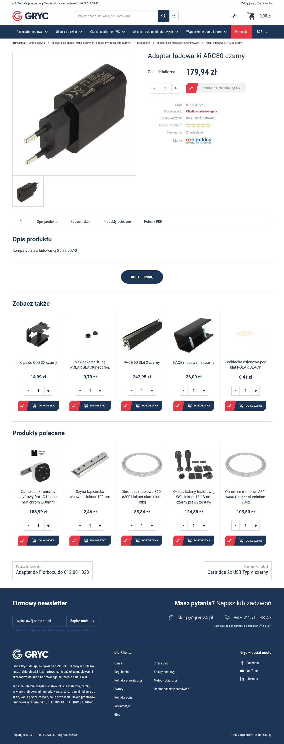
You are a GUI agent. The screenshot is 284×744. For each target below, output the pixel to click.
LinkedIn (252, 679)
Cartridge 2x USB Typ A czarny (237, 572)
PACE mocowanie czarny (193, 362)
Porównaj (191, 88)
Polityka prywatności (128, 680)
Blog (117, 715)
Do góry (21, 221)
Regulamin (121, 672)
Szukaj (163, 16)
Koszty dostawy (164, 672)
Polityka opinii (123, 697)
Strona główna (36, 42)
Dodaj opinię (142, 277)
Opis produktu (47, 221)
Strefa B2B (161, 663)
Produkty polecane (117, 221)
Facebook (253, 663)
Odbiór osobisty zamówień (171, 689)
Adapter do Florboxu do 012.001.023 (52, 572)
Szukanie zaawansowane (174, 16)
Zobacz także (80, 221)
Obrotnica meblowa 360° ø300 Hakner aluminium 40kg (141, 496)
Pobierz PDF (153, 221)
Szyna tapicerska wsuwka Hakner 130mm (90, 494)
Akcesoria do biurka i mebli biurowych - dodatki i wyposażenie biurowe (91, 42)
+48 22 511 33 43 (88, 3)
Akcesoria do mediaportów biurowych (178, 42)
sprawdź (208, 118)
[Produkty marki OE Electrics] (198, 140)
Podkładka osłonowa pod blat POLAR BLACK (245, 364)
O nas (118, 663)
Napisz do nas (53, 3)
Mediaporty (143, 42)
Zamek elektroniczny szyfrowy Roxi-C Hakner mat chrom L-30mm (38, 496)
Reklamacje (122, 706)
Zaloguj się (247, 3)
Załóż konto (265, 3)
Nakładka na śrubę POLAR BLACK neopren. (90, 364)
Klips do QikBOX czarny (38, 362)
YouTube (252, 671)
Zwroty (118, 689)
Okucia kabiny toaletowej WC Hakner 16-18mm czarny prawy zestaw (193, 496)
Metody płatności (165, 680)
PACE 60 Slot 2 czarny (142, 362)
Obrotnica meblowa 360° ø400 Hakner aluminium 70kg (245, 497)
